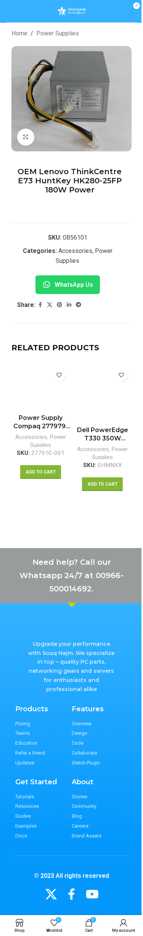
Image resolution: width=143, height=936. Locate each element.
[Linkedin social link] (69, 305)
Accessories (75, 250)
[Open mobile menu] (10, 11)
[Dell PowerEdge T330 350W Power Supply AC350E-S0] (103, 394)
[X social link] (50, 305)
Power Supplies (57, 33)
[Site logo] (71, 10)
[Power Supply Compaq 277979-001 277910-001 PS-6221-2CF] (40, 387)
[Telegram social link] (79, 305)
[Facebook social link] (40, 305)
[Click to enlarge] (25, 137)
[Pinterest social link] (59, 305)
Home (19, 33)
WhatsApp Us (74, 284)
